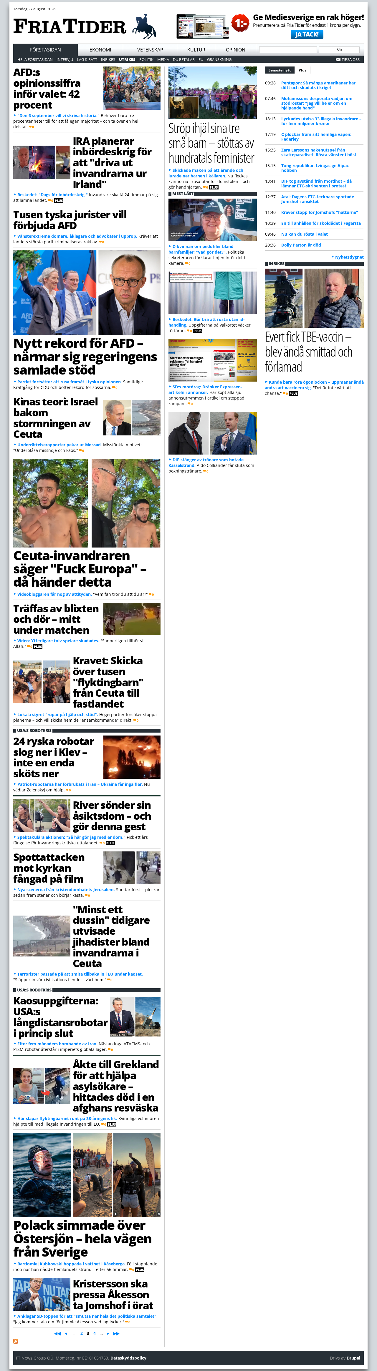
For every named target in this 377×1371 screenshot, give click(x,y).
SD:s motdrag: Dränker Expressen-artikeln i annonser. (205, 389)
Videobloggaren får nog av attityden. (54, 594)
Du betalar (184, 59)
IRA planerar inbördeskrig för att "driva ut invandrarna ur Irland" (112, 162)
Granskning (219, 59)
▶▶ (116, 1333)
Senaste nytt (282, 70)
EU (201, 59)
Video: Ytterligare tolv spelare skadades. (58, 640)
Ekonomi (100, 49)
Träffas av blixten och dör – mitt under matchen (56, 619)
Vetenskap (150, 49)
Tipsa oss (351, 59)
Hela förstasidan (35, 59)
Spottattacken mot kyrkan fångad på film (49, 868)
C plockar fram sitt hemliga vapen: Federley (316, 137)
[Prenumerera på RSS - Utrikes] (15, 1342)
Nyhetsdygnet (349, 257)
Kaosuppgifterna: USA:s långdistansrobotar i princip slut (60, 1016)
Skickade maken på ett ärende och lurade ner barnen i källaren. (205, 173)
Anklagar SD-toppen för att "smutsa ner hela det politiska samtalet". (87, 1316)
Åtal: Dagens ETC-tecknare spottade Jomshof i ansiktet (317, 199)
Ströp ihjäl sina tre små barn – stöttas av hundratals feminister (211, 142)
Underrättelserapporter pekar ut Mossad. (59, 444)
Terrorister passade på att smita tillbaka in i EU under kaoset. (80, 974)
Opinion (235, 49)
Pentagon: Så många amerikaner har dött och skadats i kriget (318, 85)
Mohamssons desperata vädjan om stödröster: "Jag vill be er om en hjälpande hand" (317, 103)
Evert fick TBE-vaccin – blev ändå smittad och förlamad (308, 351)
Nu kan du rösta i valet (304, 234)
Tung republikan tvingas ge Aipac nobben (315, 168)
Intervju (65, 59)
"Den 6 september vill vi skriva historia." (58, 115)
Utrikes (127, 59)
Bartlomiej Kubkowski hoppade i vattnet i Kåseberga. (71, 1264)
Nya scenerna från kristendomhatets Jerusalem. (66, 889)
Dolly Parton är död (301, 245)
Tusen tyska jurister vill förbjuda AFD (70, 219)
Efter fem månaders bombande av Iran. (57, 1043)
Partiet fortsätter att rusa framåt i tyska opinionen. (69, 382)
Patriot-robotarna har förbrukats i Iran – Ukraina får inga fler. (80, 784)
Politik (146, 59)
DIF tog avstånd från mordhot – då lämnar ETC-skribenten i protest (316, 183)
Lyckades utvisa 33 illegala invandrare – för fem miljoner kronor (321, 121)
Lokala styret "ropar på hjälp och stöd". (57, 714)
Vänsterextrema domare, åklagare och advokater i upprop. (77, 236)
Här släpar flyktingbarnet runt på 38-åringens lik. (67, 1118)
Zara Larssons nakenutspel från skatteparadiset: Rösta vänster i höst (318, 152)
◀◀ (57, 1333)
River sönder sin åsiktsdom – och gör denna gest (112, 815)
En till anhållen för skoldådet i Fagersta (321, 223)
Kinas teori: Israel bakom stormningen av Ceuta (55, 417)
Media (163, 59)
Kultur (196, 49)
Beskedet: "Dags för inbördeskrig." (52, 194)
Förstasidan (45, 49)
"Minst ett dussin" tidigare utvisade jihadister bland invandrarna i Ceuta (111, 936)
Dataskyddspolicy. (129, 1358)
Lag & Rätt (87, 59)
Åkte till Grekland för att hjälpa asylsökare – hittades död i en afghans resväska (116, 1085)
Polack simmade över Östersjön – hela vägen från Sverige (82, 1238)
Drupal (353, 1358)
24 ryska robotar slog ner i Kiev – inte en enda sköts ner (53, 757)
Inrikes (108, 59)
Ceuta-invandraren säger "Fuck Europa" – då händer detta (79, 568)
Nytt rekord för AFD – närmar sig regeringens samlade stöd (85, 356)
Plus (302, 70)
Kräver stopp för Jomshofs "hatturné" (319, 212)
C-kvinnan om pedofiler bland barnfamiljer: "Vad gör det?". (201, 249)
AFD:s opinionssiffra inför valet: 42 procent (46, 88)
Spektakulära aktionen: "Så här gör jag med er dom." (71, 837)
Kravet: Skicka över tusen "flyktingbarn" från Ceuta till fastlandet (108, 682)
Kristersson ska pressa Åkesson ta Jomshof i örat (113, 1294)
